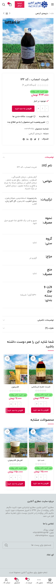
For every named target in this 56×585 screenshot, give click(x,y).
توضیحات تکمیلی (45, 320)
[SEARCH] (6, 545)
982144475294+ (41, 532)
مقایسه (42, 117)
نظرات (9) (49, 328)
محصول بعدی (3, 13)
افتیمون (15, 387)
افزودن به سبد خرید (23, 108)
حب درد (40, 460)
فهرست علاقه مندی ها (22, 117)
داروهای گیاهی (41, 13)
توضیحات (49, 157)
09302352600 (41, 535)
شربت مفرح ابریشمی (40, 386)
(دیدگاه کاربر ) (29, 85)
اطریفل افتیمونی (15, 460)
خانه (52, 13)
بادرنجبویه (32, 198)
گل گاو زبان (11, 201)
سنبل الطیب (31, 201)
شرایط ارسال (19, 4)
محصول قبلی (9, 13)
